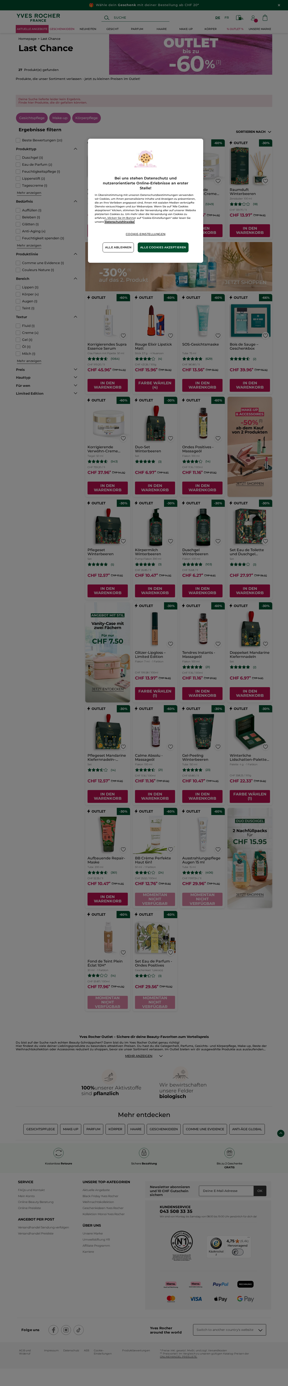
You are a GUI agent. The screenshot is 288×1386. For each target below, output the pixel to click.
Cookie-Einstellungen (146, 234)
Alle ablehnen (118, 247)
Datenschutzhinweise (119, 221)
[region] (145, 201)
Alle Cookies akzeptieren (163, 247)
